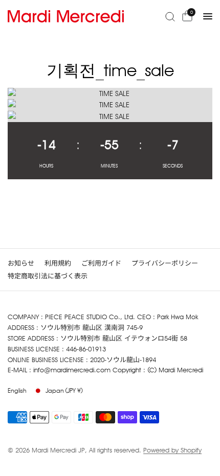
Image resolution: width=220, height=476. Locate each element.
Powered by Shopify (172, 450)
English (17, 390)
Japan (64, 390)
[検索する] (170, 16)
